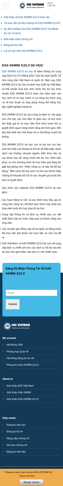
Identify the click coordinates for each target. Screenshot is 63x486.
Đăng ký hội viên (13, 45)
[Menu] (5, 5)
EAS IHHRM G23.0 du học (17, 71)
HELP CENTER (51, 4)
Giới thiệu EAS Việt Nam (20, 385)
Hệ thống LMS (14, 344)
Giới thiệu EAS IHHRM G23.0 (22, 399)
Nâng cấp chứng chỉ (17, 438)
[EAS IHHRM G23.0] (31, 5)
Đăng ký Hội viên (16, 451)
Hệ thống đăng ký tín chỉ (20, 358)
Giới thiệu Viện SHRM (18, 392)
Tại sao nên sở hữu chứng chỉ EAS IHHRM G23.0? (32, 23)
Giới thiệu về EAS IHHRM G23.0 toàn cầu (27, 17)
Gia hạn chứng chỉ (16, 445)
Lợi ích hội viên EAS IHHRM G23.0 (23, 50)
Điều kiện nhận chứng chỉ (18, 39)
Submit (12, 304)
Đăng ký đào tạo (15, 424)
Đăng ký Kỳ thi (14, 431)
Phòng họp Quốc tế (17, 351)
